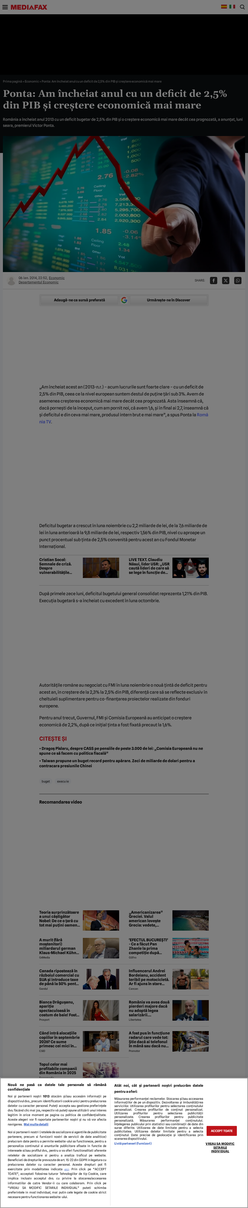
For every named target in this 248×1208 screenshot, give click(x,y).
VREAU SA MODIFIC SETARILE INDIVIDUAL (220, 1147)
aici (66, 1169)
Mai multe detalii (36, 1124)
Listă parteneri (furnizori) (132, 1143)
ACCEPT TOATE (222, 1131)
